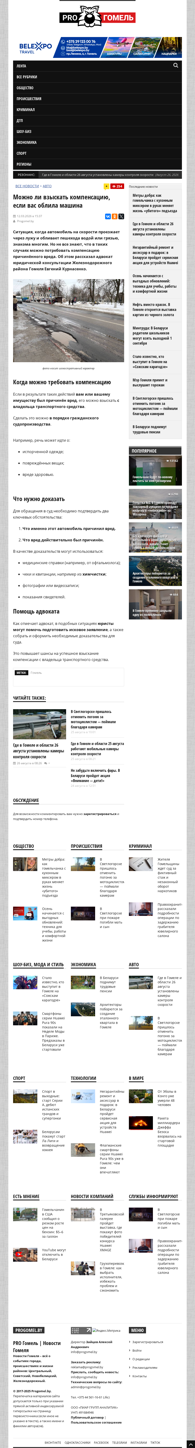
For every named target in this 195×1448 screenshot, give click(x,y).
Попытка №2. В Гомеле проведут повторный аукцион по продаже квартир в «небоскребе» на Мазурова (155, 508)
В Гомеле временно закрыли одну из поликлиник (152, 612)
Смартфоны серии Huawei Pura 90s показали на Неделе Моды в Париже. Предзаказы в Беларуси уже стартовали (53, 1031)
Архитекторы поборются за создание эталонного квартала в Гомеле (155, 577)
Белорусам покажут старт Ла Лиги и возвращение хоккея (53, 1140)
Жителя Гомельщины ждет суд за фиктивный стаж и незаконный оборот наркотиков (168, 875)
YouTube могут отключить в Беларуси (54, 1254)
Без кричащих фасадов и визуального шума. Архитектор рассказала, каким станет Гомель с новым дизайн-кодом (154, 542)
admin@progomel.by (86, 1387)
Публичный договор (87, 1417)
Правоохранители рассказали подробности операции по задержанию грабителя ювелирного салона (172, 920)
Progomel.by (25, 221)
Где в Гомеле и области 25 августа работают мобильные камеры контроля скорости (97, 748)
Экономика (27, 142)
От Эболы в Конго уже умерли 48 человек (167, 1098)
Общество (25, 87)
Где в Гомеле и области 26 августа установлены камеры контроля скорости (97, 175)
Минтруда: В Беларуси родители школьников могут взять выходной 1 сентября (152, 335)
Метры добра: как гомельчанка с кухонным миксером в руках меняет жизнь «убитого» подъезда (155, 203)
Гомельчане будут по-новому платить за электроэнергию (152, 479)
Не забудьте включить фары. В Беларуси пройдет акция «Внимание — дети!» (95, 775)
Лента (21, 66)
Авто (47, 186)
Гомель (36, 672)
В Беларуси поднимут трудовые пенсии (150, 429)
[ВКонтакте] (108, 216)
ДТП (20, 120)
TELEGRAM (119, 1443)
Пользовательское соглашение (96, 1422)
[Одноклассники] (114, 216)
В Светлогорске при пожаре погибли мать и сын (111, 917)
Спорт (21, 153)
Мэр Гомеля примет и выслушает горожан (150, 382)
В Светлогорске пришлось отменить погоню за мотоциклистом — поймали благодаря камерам (93, 719)
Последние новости (143, 186)
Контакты (139, 1376)
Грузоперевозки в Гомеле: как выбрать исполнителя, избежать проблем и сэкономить (113, 1277)
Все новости (27, 186)
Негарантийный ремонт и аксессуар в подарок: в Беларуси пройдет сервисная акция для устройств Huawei (155, 255)
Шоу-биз (24, 131)
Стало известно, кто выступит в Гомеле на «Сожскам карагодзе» (150, 361)
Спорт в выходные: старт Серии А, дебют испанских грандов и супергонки (52, 1104)
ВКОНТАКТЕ (53, 1443)
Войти (136, 1350)
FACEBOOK (101, 1443)
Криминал (26, 109)
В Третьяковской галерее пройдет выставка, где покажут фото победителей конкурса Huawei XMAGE (112, 1229)
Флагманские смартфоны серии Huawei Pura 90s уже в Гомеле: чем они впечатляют (111, 1158)
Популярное (144, 451)
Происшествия (29, 98)
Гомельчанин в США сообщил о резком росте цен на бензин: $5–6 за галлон (53, 1223)
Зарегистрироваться (147, 1342)
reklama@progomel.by (87, 1367)
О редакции (141, 1359)
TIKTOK (155, 1443)
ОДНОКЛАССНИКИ (77, 1443)
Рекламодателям (144, 1367)
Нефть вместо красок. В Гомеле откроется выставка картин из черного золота (154, 309)
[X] (121, 216)
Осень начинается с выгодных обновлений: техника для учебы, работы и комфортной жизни (154, 283)
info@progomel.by (84, 1352)
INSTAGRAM (139, 1443)
